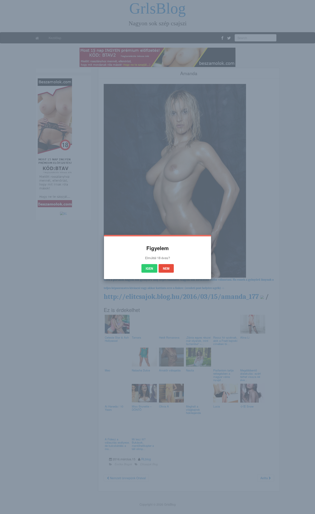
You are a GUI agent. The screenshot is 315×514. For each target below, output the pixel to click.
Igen (149, 268)
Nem (166, 268)
